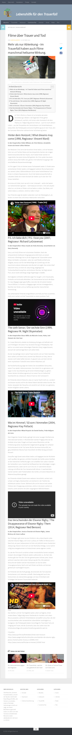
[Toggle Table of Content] (51, 86)
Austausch (23, 22)
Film (58, 22)
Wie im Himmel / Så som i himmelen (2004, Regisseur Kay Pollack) (30, 105)
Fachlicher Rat (32, 22)
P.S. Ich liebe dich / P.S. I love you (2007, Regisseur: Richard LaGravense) (31, 98)
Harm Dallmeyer (15, 40)
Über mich (11, 2)
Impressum (25, 697)
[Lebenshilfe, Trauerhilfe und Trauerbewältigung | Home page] (8, 12)
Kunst (47, 22)
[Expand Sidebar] (3, 27)
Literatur (41, 22)
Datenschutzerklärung (28, 701)
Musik (53, 22)
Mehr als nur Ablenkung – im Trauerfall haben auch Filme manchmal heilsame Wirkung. (30, 90)
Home (4, 2)
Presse (27, 2)
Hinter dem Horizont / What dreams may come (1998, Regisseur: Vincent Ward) (29, 95)
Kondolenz (19, 2)
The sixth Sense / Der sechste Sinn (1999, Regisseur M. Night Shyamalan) (28, 102)
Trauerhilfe (14, 22)
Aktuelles (6, 22)
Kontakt (34, 2)
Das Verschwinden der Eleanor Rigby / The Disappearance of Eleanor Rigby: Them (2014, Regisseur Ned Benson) (30, 109)
